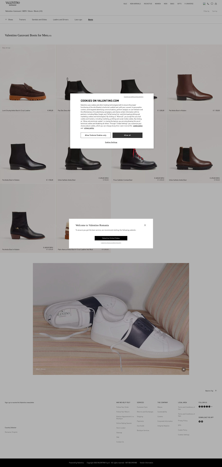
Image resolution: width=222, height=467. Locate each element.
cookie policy (137, 126)
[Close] (145, 225)
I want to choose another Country (111, 242)
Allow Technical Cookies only (95, 135)
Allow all (127, 135)
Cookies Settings (111, 142)
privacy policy (89, 128)
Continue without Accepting (133, 97)
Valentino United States (111, 238)
